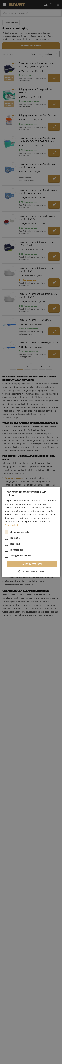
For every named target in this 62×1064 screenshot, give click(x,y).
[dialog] (31, 532)
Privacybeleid (11, 525)
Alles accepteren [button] (32, 564)
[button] (31, 571)
